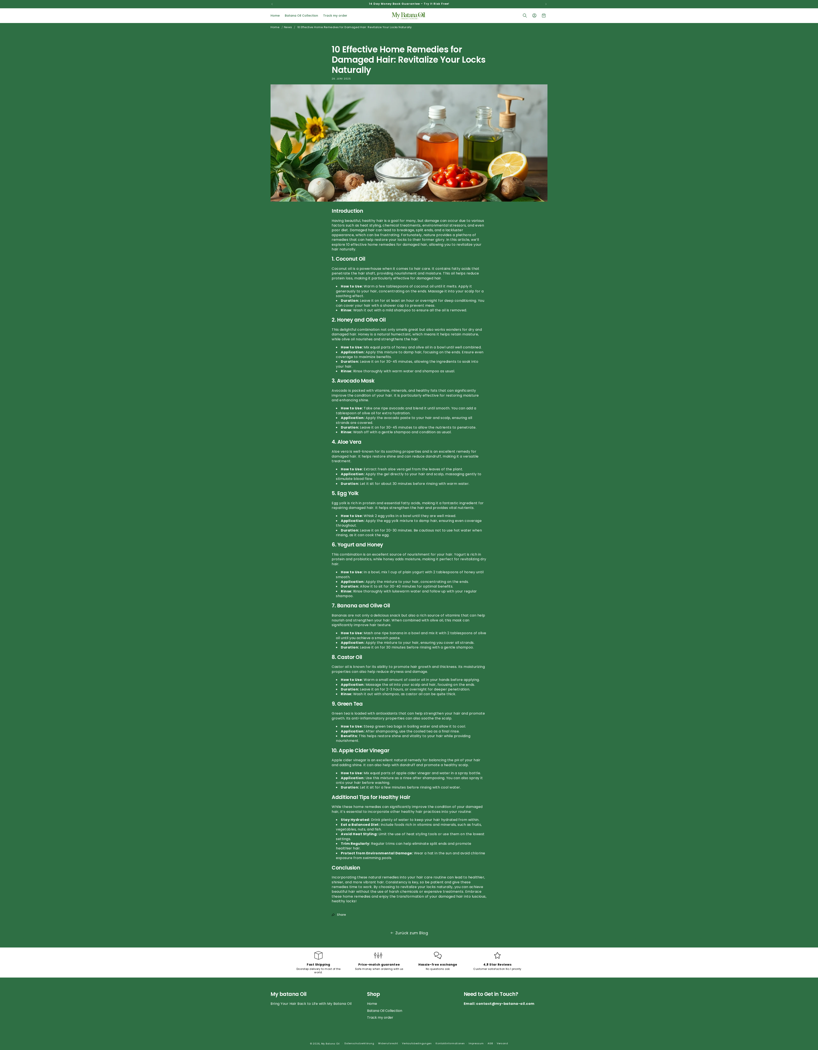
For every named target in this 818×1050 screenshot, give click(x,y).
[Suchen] (525, 15)
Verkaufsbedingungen (417, 1043)
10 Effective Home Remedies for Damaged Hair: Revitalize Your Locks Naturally (354, 27)
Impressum (476, 1043)
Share (341, 915)
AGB (490, 1043)
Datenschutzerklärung (359, 1043)
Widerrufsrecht (388, 1043)
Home (275, 27)
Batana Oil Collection (384, 1010)
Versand (502, 1043)
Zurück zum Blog (411, 933)
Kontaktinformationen (450, 1043)
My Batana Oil (331, 1043)
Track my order (380, 1017)
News (288, 27)
